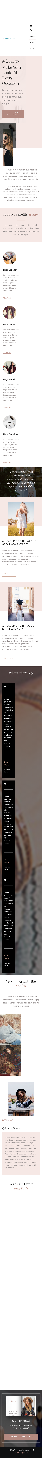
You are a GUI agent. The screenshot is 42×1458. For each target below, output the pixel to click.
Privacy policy (21, 1452)
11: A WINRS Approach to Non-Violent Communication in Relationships (21, 1359)
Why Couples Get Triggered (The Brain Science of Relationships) (21, 1227)
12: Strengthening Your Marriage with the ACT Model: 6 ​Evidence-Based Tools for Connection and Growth (21, 1294)
